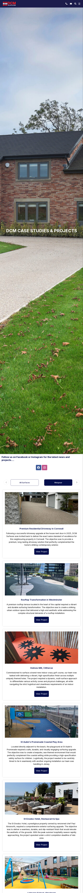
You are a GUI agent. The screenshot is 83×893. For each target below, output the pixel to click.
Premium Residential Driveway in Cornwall (41, 528)
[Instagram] (44, 467)
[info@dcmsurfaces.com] (71, 3)
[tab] (25, 482)
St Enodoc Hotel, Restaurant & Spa (41, 819)
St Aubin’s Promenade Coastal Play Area (41, 742)
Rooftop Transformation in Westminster (41, 599)
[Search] (75, 4)
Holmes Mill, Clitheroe (41, 668)
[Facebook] (38, 467)
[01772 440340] (66, 3)
